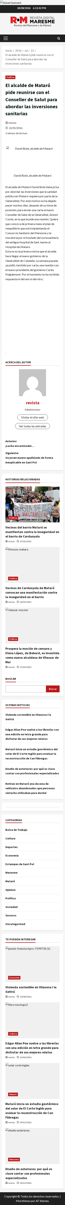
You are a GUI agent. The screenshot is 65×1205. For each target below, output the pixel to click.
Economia (12, 855)
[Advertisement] (32, 318)
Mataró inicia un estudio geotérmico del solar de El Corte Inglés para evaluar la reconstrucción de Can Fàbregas (31, 753)
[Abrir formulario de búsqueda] (58, 38)
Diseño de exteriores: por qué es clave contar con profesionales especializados (28, 1173)
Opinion (10, 890)
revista (12, 122)
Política (10, 77)
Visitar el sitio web (32, 417)
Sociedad (11, 907)
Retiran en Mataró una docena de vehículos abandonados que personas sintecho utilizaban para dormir (30, 788)
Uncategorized (15, 924)
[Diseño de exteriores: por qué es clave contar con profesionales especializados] (32, 1146)
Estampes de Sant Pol (19, 864)
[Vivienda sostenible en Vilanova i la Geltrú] (32, 964)
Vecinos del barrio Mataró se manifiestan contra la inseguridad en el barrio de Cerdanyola (32, 531)
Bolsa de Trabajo (16, 830)
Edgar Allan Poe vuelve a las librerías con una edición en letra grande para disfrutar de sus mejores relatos (32, 734)
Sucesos (10, 915)
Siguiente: (29, 457)
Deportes (11, 847)
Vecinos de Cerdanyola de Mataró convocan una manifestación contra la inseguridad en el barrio (31, 592)
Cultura (10, 838)
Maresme (11, 872)
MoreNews (23, 1200)
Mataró (10, 881)
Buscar (10, 678)
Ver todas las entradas (32, 426)
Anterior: (19, 443)
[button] (6, 38)
